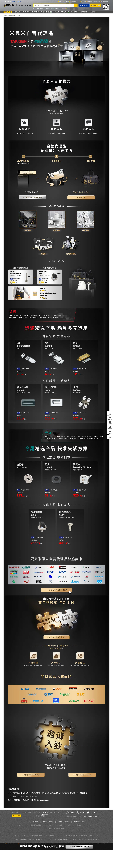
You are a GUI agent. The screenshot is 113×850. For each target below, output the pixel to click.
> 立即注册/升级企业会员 (79, 847)
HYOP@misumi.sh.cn (40, 800)
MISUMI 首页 (7, 15)
